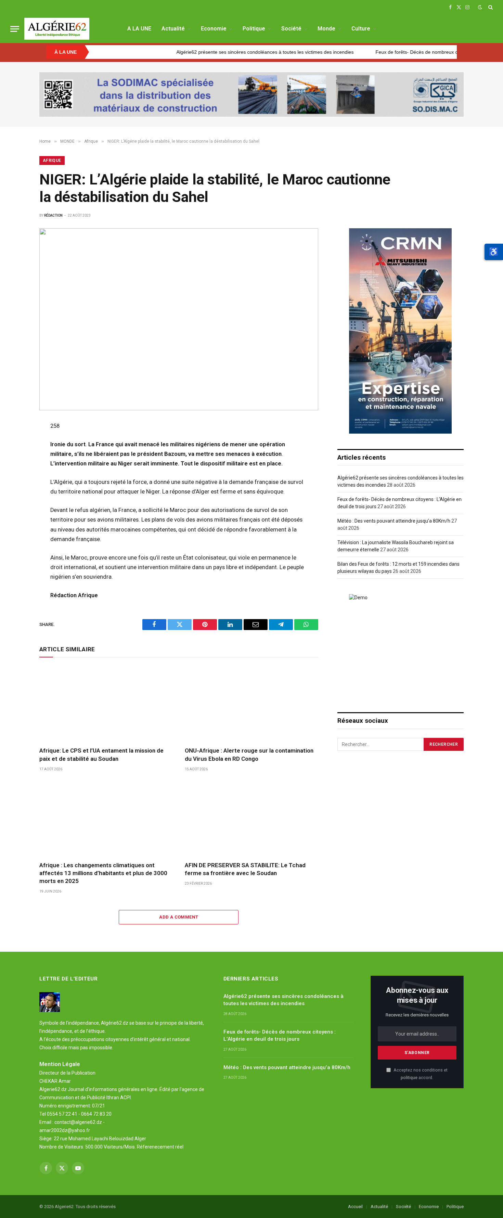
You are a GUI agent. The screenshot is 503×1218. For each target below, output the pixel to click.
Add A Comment (178, 917)
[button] (494, 252)
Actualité (173, 28)
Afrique (52, 160)
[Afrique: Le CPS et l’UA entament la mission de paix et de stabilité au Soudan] (105, 703)
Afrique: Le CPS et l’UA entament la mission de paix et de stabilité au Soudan (101, 754)
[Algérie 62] (56, 28)
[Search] (490, 7)
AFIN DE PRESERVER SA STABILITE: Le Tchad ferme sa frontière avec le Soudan (245, 869)
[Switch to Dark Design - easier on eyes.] (480, 7)
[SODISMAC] (251, 94)
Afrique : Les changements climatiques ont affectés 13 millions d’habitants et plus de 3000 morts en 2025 (103, 873)
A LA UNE (139, 28)
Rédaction (53, 215)
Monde (326, 28)
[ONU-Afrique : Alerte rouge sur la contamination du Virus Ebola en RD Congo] (251, 703)
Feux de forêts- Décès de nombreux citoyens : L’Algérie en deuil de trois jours (279, 1035)
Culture (360, 28)
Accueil (355, 1206)
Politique (254, 28)
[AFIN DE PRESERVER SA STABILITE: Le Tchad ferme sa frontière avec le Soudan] (251, 818)
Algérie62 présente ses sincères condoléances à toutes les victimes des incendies (233, 52)
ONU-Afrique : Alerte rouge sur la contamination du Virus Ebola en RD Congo (249, 754)
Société (291, 28)
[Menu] (14, 29)
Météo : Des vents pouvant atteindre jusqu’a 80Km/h (393, 521)
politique (409, 1077)
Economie (214, 28)
